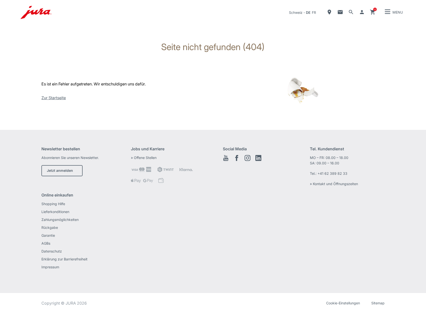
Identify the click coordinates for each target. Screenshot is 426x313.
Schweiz (295, 12)
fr (314, 12)
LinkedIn (258, 158)
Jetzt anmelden (60, 170)
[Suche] (351, 12)
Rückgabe (49, 227)
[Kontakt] (340, 12)
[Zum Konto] (362, 12)
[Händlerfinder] (329, 12)
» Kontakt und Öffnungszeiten (334, 184)
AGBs (45, 243)
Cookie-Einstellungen (343, 303)
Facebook (237, 158)
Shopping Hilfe (53, 204)
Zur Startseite (53, 97)
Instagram (247, 158)
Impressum (50, 267)
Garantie (48, 235)
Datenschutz (51, 251)
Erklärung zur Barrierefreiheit (64, 259)
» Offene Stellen (144, 158)
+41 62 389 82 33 (332, 173)
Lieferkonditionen (55, 212)
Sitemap (378, 303)
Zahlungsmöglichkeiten (60, 219)
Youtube (226, 158)
